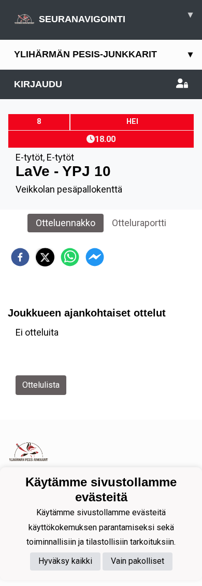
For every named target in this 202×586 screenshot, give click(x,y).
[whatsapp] (70, 257)
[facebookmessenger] (94, 257)
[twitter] (45, 257)
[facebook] (20, 257)
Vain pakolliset (137, 561)
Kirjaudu (38, 84)
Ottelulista (41, 385)
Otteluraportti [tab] (139, 222)
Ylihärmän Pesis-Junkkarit (103, 54)
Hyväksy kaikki (65, 561)
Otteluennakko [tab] (65, 222)
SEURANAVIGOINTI (116, 16)
